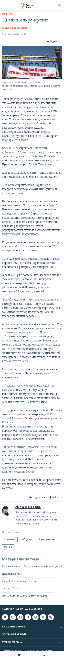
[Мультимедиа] (20, 655)
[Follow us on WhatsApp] (35, 617)
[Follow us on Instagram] (13, 617)
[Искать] (44, 655)
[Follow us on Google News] (43, 617)
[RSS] (51, 617)
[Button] (54, 42)
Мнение (7, 14)
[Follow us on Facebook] (20, 617)
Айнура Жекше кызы (14, 28)
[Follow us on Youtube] (5, 617)
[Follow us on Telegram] (28, 617)
